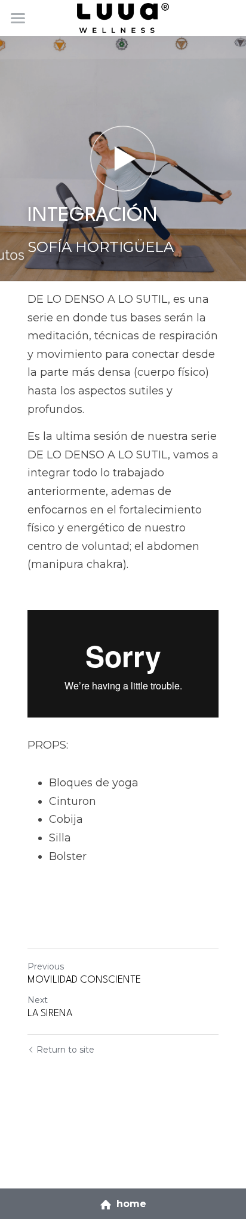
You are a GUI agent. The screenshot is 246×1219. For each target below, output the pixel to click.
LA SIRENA (49, 1013)
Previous (45, 966)
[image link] (122, 17)
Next (37, 1000)
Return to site (65, 1049)
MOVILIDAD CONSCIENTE (84, 980)
